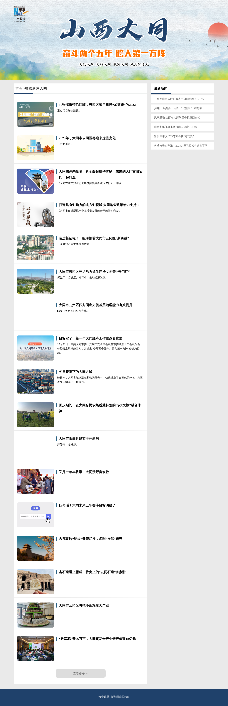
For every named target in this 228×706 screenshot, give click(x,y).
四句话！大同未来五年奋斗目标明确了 (87, 505)
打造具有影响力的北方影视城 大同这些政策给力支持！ (99, 205)
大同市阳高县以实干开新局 (79, 438)
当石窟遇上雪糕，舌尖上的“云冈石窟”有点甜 (92, 572)
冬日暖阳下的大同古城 (75, 372)
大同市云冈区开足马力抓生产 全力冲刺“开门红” (94, 271)
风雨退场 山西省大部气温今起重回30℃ (177, 117)
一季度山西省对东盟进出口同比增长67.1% (179, 98)
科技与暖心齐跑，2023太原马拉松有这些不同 (180, 145)
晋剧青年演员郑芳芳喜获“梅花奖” (174, 136)
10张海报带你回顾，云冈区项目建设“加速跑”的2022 (97, 104)
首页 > (20, 88)
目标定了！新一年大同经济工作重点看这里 (90, 338)
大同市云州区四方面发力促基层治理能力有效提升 (95, 305)
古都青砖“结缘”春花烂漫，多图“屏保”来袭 (90, 538)
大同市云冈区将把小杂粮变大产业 (84, 605)
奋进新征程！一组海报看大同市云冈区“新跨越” (94, 238)
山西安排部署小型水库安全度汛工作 (175, 127)
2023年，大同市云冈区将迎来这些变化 (87, 138)
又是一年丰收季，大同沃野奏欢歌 (84, 472)
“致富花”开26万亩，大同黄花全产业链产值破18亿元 (97, 639)
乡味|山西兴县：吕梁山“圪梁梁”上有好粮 (178, 108)
